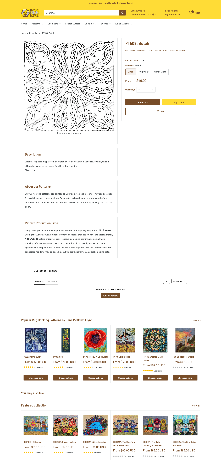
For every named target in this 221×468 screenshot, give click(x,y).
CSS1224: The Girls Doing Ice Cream (184, 444)
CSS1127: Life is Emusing (94, 442)
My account (171, 14)
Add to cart (142, 102)
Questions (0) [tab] (51, 281)
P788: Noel (58, 356)
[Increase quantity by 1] (152, 89)
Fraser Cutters (72, 23)
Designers (53, 23)
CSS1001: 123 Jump (33, 442)
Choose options (36, 378)
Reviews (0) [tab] (39, 281)
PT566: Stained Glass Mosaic (153, 358)
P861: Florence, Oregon (183, 356)
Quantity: (130, 89)
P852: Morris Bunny (32, 356)
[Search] (122, 13)
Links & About (122, 23)
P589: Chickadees (121, 356)
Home (24, 23)
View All (196, 320)
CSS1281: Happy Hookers (64, 442)
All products (34, 33)
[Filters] (166, 281)
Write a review (110, 295)
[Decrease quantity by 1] (139, 89)
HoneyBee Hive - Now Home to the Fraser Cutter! (110, 3)
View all (196, 405)
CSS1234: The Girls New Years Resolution (124, 444)
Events (104, 23)
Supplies (89, 23)
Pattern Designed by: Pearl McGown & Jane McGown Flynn (155, 50)
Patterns (35, 23)
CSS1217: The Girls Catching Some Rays (152, 444)
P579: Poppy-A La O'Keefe (95, 356)
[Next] (200, 354)
